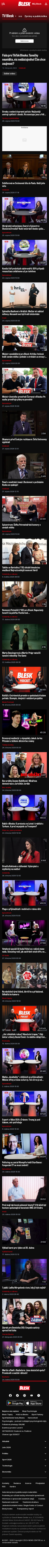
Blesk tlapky (7, 998)
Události (22, 68)
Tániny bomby (8, 745)
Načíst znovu (25, 41)
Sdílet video (9, 73)
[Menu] (3, 4)
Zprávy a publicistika (10, 118)
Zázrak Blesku (8, 1334)
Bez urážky (6, 787)
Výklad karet (7, 1252)
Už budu (5, 955)
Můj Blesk (36, 4)
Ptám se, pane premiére (12, 830)
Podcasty (6, 1041)
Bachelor (5, 1377)
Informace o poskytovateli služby (33, 50)
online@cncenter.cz (17, 1523)
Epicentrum (6, 233)
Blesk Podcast (8, 702)
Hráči (4, 318)
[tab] (9, 16)
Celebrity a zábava (9, 574)
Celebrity (6, 873)
